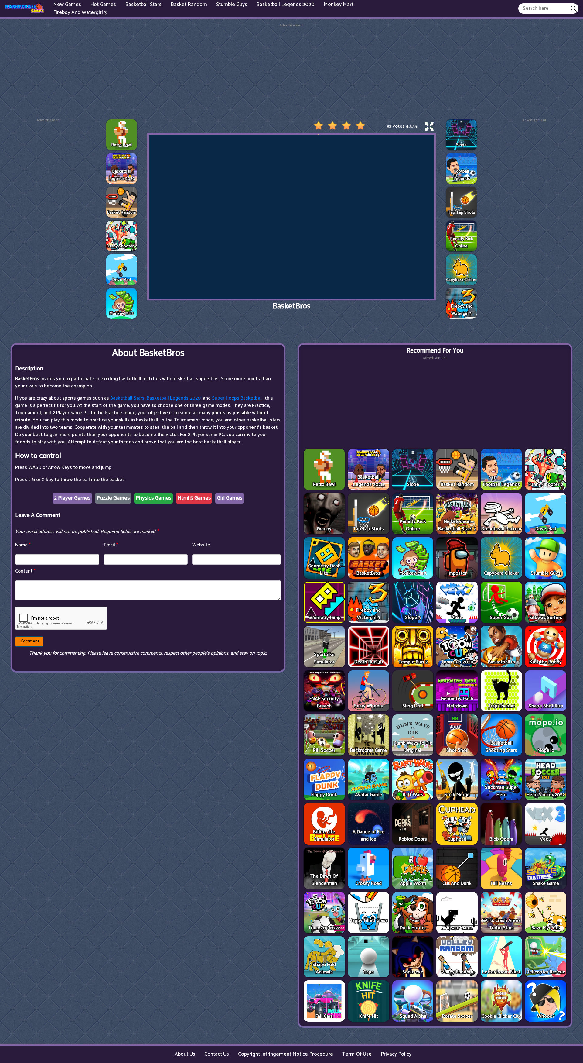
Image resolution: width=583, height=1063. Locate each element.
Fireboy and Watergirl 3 (80, 12)
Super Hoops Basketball (237, 398)
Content (25, 571)
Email (111, 545)
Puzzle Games (113, 498)
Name (23, 545)
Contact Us (216, 1054)
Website (201, 545)
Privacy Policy (396, 1054)
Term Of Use (357, 1054)
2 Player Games (72, 498)
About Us (185, 1054)
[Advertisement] (291, 70)
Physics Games (153, 498)
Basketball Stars (127, 398)
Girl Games (229, 498)
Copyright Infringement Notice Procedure (285, 1054)
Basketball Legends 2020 (174, 398)
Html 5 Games (194, 498)
